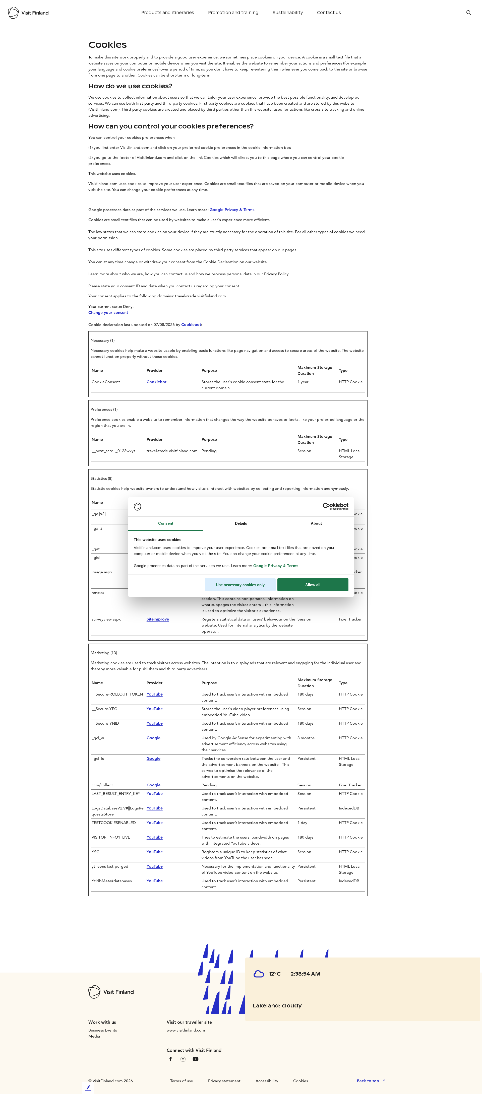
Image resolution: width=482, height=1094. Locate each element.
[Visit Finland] (28, 13)
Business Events (102, 1030)
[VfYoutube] (195, 1058)
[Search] (469, 13)
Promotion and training (233, 12)
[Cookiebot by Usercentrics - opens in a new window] (326, 506)
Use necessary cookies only (240, 585)
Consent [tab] (165, 523)
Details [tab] (241, 523)
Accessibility (267, 1080)
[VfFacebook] (170, 1058)
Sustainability (288, 12)
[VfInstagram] (183, 1058)
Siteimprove (158, 619)
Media (94, 1036)
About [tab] (316, 523)
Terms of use (181, 1080)
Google (153, 737)
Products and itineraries (167, 12)
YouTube (155, 694)
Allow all (312, 585)
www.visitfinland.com (186, 1030)
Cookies (300, 1080)
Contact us (329, 12)
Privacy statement (224, 1080)
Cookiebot (191, 324)
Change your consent (108, 312)
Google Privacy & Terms (275, 565)
